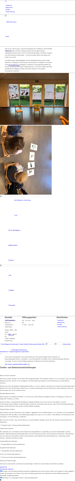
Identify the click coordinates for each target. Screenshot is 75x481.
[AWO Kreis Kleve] (19, 22)
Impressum (9, 5)
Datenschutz (9, 7)
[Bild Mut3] (37, 229)
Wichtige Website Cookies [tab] (7, 393)
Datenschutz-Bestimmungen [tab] (8, 460)
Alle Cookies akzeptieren (12, 364)
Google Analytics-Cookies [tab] (7, 409)
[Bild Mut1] (37, 99)
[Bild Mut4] (37, 290)
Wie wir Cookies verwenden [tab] (8, 375)
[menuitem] (38, 5)
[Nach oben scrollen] (0, 354)
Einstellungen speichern (6, 469)
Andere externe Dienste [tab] (6, 428)
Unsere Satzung (10, 12)
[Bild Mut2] (37, 160)
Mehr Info (27, 364)
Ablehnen (21, 364)
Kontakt (8, 9)
